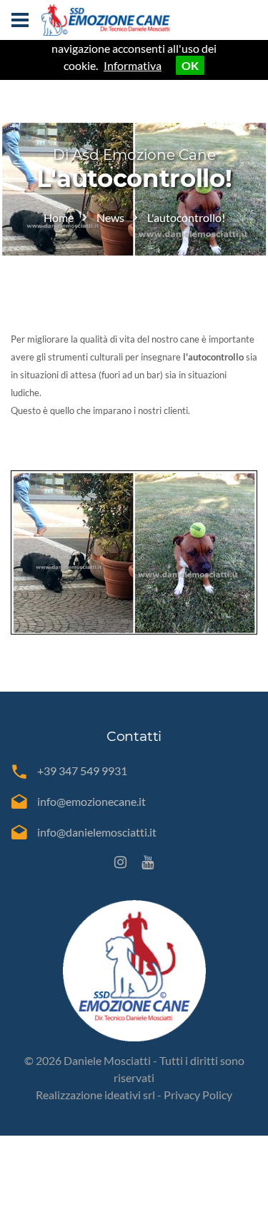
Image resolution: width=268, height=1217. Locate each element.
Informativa (133, 65)
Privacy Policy (198, 1094)
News (110, 217)
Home (59, 217)
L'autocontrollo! (186, 217)
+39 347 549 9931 (82, 770)
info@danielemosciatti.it (97, 832)
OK (190, 65)
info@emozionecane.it (91, 801)
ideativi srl (129, 1094)
